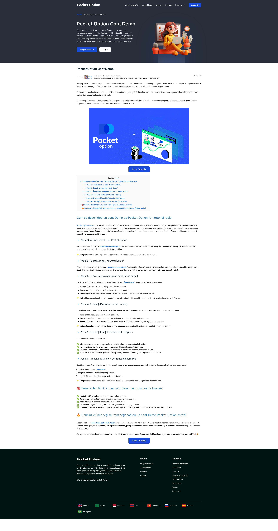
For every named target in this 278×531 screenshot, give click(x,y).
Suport (175, 487)
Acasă (79, 14)
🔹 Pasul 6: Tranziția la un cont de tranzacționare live (105, 201)
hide (116, 178)
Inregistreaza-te (131, 5)
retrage (168, 5)
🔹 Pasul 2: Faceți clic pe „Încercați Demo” (101, 188)
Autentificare (147, 5)
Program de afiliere (180, 464)
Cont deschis (139, 169)
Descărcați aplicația (180, 475)
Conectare (176, 468)
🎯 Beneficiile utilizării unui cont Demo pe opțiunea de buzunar (107, 205)
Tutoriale (179, 5)
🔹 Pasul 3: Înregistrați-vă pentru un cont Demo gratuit (106, 191)
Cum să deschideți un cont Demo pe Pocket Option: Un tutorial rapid (109, 181)
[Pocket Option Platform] (89, 5)
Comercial (176, 491)
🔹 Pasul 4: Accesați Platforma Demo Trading (102, 195)
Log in (105, 50)
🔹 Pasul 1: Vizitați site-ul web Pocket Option (102, 185)
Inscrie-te (195, 5)
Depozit (159, 5)
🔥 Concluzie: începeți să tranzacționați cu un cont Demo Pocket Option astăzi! (114, 208)
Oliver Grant (90, 77)
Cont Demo (177, 483)
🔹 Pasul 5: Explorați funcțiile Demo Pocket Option (104, 198)
